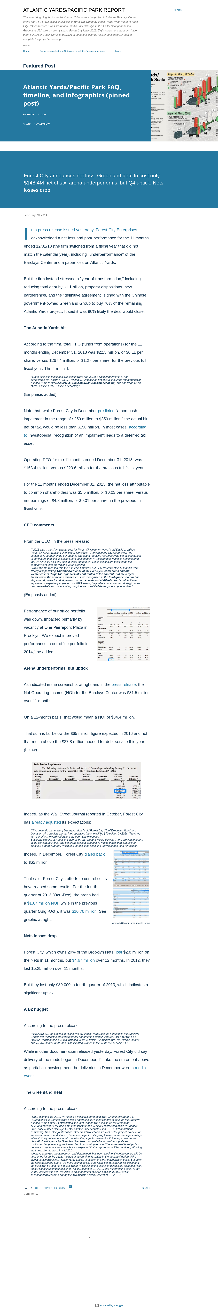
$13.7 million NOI (42, 903)
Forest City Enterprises (49, 1188)
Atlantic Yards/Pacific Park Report (74, 10)
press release (50, 229)
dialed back (94, 854)
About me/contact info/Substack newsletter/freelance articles (72, 51)
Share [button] (27, 124)
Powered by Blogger (111, 1305)
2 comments (42, 124)
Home (26, 51)
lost (119, 952)
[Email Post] (70, 1188)
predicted (106, 410)
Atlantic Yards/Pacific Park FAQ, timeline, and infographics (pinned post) (76, 95)
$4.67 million (83, 960)
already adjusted (47, 822)
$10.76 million (84, 911)
